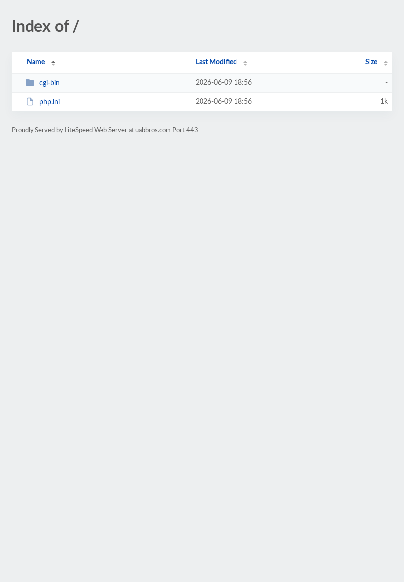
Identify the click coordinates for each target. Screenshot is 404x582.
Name (36, 62)
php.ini (49, 102)
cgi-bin (49, 83)
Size (371, 62)
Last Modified (216, 62)
